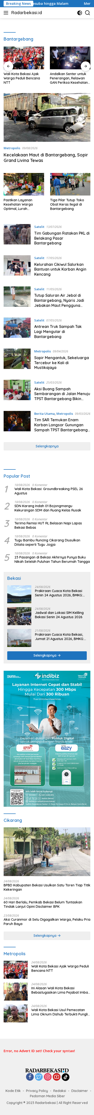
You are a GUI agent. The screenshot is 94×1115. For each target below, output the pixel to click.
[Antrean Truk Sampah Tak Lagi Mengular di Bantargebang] (17, 330)
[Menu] (7, 13)
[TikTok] (65, 1077)
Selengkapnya (47, 446)
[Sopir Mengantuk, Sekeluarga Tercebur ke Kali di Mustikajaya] (17, 361)
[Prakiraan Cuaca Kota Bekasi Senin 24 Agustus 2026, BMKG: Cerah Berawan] (19, 594)
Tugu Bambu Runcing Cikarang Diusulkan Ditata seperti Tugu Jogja (47, 542)
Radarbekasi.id (26, 12)
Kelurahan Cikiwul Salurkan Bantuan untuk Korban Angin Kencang (60, 269)
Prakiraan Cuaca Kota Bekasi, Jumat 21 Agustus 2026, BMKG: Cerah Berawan (59, 636)
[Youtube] (56, 1077)
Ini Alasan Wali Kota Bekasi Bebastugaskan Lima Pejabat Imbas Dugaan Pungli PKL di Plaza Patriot (60, 990)
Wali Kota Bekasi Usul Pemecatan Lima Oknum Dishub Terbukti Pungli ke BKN (59, 1012)
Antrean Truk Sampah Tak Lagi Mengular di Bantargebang (58, 331)
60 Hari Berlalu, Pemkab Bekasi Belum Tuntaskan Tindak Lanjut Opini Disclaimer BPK (43, 904)
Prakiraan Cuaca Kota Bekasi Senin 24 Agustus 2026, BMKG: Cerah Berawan (59, 593)
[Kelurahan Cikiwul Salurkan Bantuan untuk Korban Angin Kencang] (17, 267)
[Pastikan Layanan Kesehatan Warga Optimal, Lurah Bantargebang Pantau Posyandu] (24, 184)
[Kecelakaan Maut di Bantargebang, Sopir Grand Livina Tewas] (47, 117)
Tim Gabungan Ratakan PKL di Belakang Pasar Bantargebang (62, 238)
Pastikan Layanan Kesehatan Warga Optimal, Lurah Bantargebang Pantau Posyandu (22, 204)
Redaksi (59, 1091)
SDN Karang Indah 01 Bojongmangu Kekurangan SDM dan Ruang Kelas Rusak (47, 508)
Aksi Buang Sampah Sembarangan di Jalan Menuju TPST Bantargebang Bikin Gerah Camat (62, 396)
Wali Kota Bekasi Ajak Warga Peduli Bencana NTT (22, 78)
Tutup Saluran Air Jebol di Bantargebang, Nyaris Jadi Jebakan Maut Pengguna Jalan (59, 303)
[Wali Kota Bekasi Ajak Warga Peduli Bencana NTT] (24, 58)
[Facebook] (30, 1077)
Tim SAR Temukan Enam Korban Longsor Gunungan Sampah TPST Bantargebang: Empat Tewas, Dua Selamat (61, 427)
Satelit (39, 227)
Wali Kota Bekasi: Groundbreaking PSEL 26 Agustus (48, 491)
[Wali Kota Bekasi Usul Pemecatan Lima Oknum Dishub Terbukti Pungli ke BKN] (16, 1013)
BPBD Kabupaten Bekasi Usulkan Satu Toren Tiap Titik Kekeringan (47, 887)
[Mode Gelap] (79, 13)
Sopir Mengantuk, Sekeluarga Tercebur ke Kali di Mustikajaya (61, 362)
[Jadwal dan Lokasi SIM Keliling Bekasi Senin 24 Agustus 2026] (19, 616)
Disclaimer (79, 1091)
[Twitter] (39, 1077)
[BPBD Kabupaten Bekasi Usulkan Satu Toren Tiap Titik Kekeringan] (47, 851)
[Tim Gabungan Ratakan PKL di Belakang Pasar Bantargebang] (17, 236)
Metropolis (12, 148)
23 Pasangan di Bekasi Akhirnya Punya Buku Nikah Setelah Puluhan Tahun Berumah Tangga (52, 559)
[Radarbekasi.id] (47, 1070)
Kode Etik (13, 1091)
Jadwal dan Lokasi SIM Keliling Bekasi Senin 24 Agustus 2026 (59, 615)
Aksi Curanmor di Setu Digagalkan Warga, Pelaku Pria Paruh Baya (47, 921)
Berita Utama (44, 413)
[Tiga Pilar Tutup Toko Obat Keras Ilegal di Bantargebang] (70, 184)
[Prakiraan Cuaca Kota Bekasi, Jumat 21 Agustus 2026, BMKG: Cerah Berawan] (19, 638)
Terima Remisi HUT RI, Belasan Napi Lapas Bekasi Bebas (48, 525)
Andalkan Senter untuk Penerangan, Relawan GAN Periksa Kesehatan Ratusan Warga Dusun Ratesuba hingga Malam (69, 78)
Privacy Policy (37, 1091)
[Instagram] (48, 1077)
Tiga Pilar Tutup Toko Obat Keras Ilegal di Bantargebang (67, 204)
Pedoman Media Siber (47, 1096)
